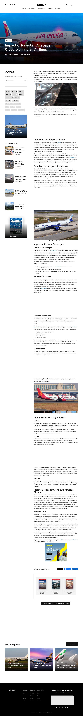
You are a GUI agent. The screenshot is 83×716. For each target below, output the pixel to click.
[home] (41, 4)
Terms (38, 695)
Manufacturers (10, 103)
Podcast (39, 701)
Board (24, 695)
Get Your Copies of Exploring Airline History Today (56, 603)
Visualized (21, 110)
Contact (24, 698)
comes (59, 142)
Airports (14, 91)
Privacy (38, 698)
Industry (8, 100)
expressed (44, 288)
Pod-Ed (13, 107)
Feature (15, 94)
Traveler (14, 110)
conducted (53, 250)
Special (8, 110)
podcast (57, 8)
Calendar (32, 698)
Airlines (8, 91)
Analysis (8, 40)
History (17, 97)
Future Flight (9, 97)
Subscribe (32, 693)
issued (54, 169)
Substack (32, 701)
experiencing (58, 266)
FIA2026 (21, 94)
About (24, 693)
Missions (18, 103)
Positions (25, 701)
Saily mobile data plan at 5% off (68, 540)
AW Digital (32, 695)
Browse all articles (72, 644)
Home (24, 8)
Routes (19, 107)
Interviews (15, 100)
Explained (8, 94)
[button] (71, 5)
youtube (50, 8)
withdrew (72, 157)
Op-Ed (7, 107)
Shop (38, 693)
